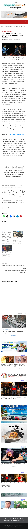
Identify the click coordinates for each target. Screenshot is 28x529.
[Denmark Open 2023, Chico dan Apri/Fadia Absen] (7, 234)
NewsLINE (4, 31)
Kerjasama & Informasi (18, 520)
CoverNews (10, 526)
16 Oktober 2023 (17, 39)
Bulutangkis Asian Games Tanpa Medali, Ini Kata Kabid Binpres (7, 253)
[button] (2, 22)
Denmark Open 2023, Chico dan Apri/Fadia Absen (6, 239)
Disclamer (22, 518)
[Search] (26, 22)
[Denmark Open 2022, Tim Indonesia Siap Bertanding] (18, 234)
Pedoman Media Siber (14, 518)
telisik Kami (4, 518)
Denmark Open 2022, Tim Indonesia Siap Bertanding (18, 239)
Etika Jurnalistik (8, 520)
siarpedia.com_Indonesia (7, 39)
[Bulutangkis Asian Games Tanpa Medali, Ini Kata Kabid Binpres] (7, 248)
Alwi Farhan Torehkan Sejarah (16, 134)
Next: (14, 270)
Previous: (14, 265)
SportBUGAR (9, 31)
